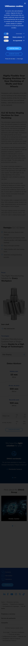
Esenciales (19, 34)
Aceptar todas (14, 48)
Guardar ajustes (14, 54)
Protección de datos (10, 59)
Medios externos (17, 37)
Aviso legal (20, 59)
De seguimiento (17, 40)
